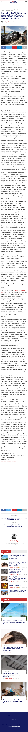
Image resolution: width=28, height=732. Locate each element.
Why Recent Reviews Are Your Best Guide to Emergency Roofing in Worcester (17, 591)
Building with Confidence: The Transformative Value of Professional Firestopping (16, 571)
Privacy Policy (19, 716)
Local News (14, 5)
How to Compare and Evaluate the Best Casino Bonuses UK (17, 584)
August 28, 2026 (22, 560)
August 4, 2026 (21, 594)
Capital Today (8, 22)
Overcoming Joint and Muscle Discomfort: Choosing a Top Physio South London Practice (17, 578)
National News (23, 5)
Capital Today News (14, 560)
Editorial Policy (12, 716)
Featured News (5, 5)
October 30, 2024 (16, 22)
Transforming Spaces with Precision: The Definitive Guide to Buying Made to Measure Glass (18, 557)
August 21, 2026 (22, 574)
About (6, 716)
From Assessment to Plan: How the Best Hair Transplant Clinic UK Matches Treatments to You (17, 564)
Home (2, 9)
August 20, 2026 (22, 587)
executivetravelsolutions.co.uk (8, 461)
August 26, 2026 (22, 567)
